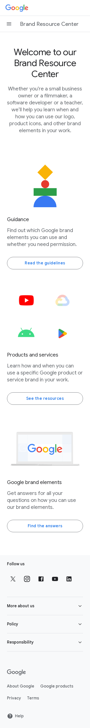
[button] (45, 606)
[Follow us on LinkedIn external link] (69, 579)
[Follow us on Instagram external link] (27, 579)
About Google (20, 686)
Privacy (14, 698)
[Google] (17, 8)
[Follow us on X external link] (13, 579)
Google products (56, 686)
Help (19, 716)
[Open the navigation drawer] (9, 24)
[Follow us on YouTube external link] (55, 579)
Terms (33, 698)
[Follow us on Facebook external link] (41, 579)
